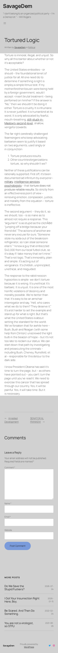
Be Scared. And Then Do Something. (19, 612)
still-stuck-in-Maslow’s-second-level (24, 121)
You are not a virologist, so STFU (18, 625)
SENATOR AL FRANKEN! (37, 420)
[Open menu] (5, 23)
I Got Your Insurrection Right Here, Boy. (21, 600)
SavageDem (17, 6)
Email (7, 516)
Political (31, 47)
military (8, 181)
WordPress (29, 647)
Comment (9, 467)
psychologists (13, 185)
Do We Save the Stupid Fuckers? (14, 588)
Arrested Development (11, 420)
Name (7, 503)
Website (8, 530)
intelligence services (27, 181)
